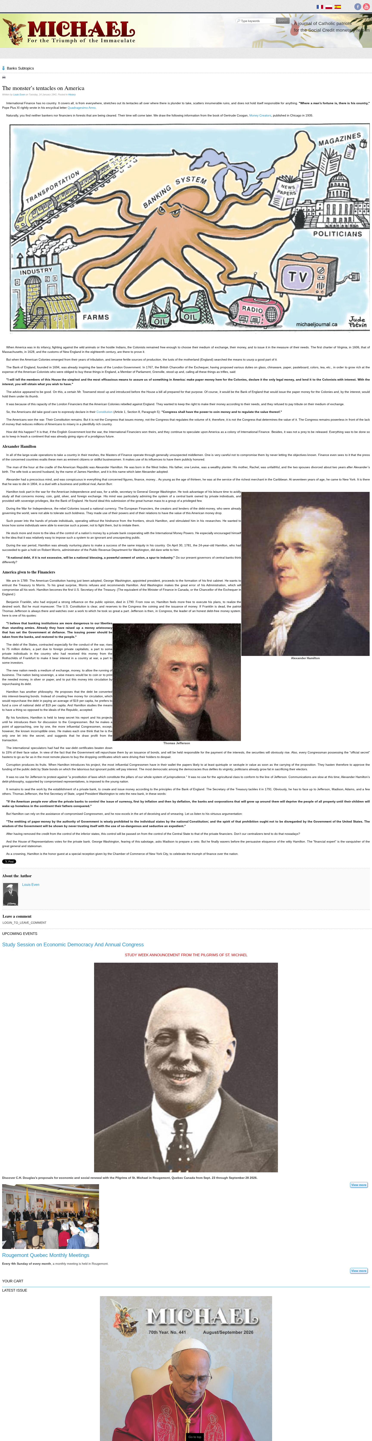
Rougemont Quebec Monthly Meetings (45, 1255)
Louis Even (19, 94)
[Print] (4, 77)
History (72, 94)
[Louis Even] (10, 894)
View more (358, 1185)
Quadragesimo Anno (82, 107)
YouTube (366, 6)
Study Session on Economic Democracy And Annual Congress (73, 944)
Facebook (357, 6)
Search (282, 21)
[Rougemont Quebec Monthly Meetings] (50, 1216)
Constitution (104, 412)
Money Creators (260, 115)
